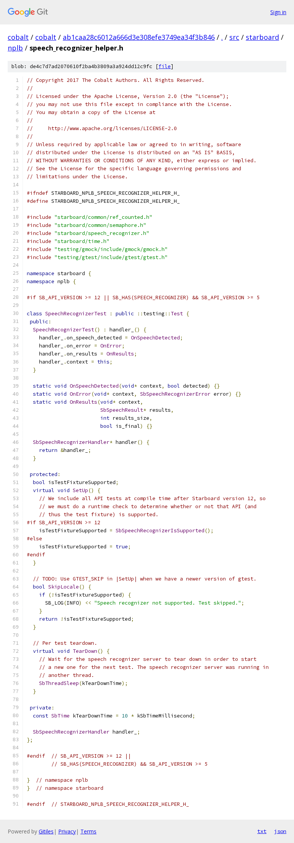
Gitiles (46, 831)
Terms (88, 831)
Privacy (67, 831)
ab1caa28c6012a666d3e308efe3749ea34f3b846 (139, 37)
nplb (15, 47)
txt (261, 831)
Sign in (278, 12)
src (234, 37)
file (164, 66)
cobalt (18, 37)
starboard (262, 37)
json (280, 831)
